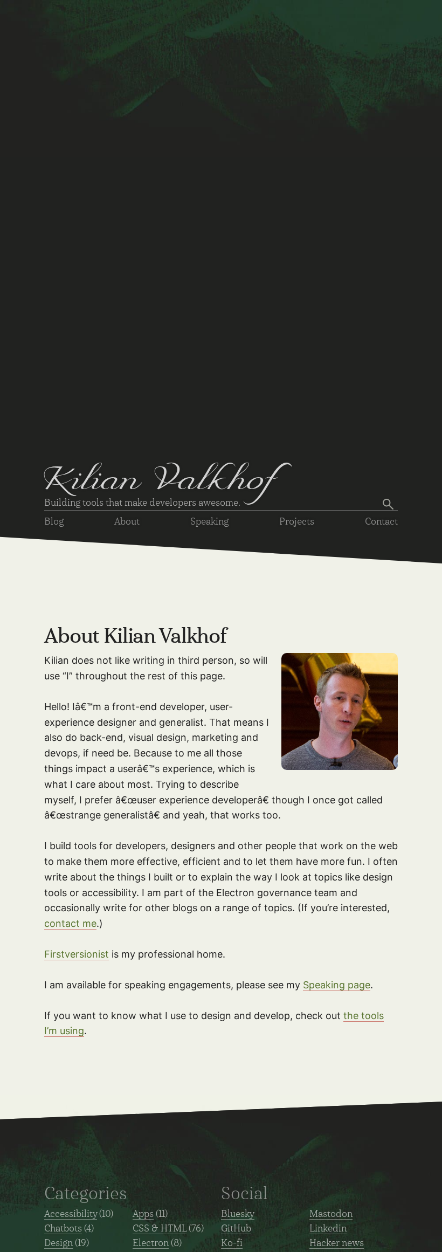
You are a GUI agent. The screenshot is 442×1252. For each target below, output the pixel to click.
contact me (70, 923)
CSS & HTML (160, 1229)
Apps (143, 1214)
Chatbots (63, 1229)
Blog (54, 522)
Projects (296, 522)
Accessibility (70, 1214)
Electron (151, 1243)
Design (58, 1243)
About (127, 522)
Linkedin (328, 1229)
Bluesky (237, 1214)
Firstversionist (76, 954)
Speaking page (336, 984)
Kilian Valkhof (160, 482)
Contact (381, 522)
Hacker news (336, 1243)
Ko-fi (232, 1243)
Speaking (209, 522)
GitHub (236, 1229)
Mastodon (331, 1214)
